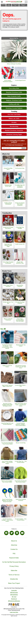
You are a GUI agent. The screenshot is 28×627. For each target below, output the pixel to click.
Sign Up (23, 148)
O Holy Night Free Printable (20, 228)
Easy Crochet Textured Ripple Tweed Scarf (7, 386)
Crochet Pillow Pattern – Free (20, 386)
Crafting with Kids (14, 104)
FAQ (14, 553)
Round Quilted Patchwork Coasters (7, 81)
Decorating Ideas (14, 88)
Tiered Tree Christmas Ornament (21, 500)
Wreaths (14, 122)
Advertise (14, 545)
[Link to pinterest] (17, 533)
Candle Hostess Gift (19, 244)
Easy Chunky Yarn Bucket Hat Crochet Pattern (21, 481)
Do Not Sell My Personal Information (14, 562)
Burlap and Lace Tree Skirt (8, 303)
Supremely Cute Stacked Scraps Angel (8, 245)
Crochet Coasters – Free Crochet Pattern (20, 519)
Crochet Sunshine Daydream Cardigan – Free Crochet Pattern (21, 424)
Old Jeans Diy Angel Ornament (19, 303)
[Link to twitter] (11, 533)
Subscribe (14, 570)
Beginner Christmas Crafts (14, 100)
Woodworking (14, 126)
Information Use (19, 145)
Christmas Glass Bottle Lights (8, 186)
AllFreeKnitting (14, 594)
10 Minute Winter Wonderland (8, 203)
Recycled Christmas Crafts (14, 92)
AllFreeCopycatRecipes (14, 601)
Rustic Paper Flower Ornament (8, 286)
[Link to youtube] (22, 533)
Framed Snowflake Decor (8, 169)
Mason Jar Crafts (14, 118)
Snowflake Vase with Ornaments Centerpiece (20, 186)
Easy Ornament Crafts (14, 96)
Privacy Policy (11, 145)
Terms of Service (14, 575)
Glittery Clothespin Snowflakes (14, 64)
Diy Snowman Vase (19, 168)
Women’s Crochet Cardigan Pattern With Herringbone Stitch (7, 405)
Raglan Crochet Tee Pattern (7, 366)
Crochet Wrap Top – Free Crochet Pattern (21, 462)
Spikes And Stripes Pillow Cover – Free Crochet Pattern (21, 405)
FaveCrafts (14, 590)
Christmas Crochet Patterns (14, 108)
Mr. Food (14, 596)
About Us (14, 541)
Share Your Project (14, 583)
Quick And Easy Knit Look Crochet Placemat (7, 424)
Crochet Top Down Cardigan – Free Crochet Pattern (7, 520)
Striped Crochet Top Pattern (20, 345)
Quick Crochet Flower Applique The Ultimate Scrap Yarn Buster (7, 500)
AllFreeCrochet (14, 592)
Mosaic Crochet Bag (20, 442)
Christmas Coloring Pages (14, 134)
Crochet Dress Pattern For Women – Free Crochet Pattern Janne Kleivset (7, 346)
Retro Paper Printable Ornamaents (8, 263)
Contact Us (14, 549)
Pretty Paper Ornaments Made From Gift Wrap (20, 320)
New (2, 329)
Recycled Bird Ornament (20, 286)
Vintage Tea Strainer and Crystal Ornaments (20, 204)
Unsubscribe (14, 579)
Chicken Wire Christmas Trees (20, 263)
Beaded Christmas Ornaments (14, 130)
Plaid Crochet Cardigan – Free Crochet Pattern (7, 481)
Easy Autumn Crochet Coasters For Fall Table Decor (20, 367)
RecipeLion (14, 599)
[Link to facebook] (6, 533)
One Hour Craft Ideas (14, 114)
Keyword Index (14, 558)
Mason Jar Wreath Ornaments (8, 319)
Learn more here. (14, 612)
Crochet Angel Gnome (20, 80)
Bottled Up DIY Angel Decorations (8, 228)
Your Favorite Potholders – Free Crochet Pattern (7, 443)
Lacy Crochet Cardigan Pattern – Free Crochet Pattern (7, 462)
